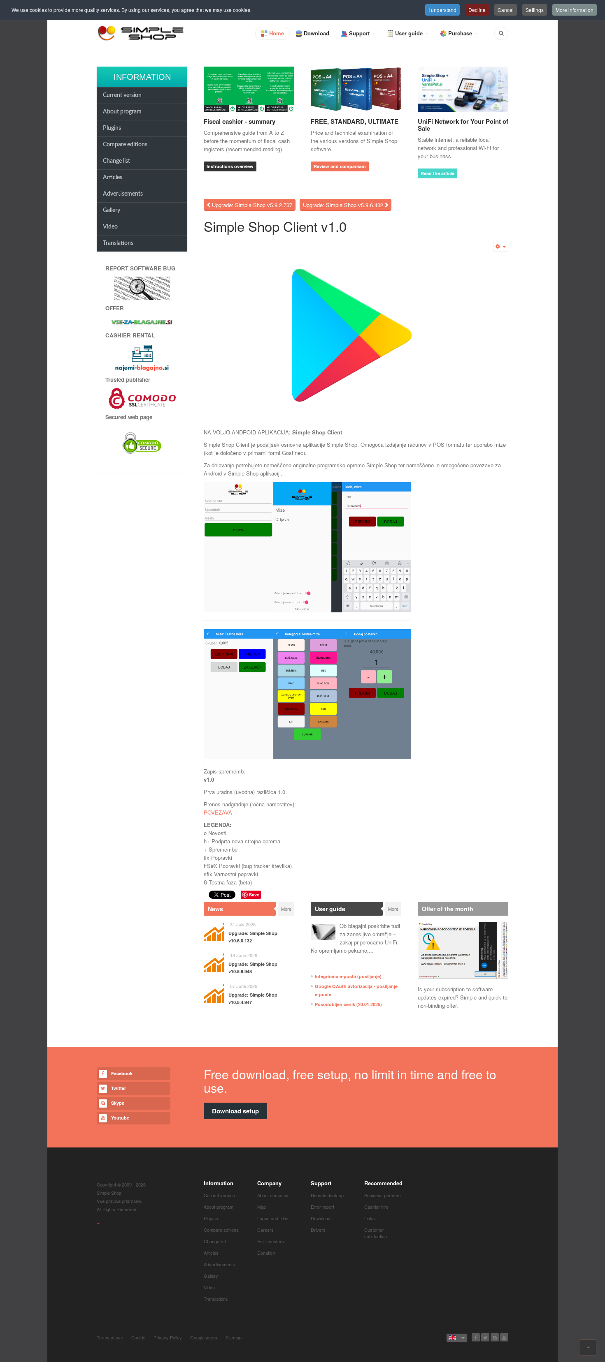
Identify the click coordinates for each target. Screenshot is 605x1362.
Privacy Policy (168, 1337)
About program (122, 112)
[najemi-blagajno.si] (142, 358)
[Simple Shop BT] (142, 287)
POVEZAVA (218, 812)
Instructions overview (230, 166)
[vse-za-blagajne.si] (142, 321)
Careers (265, 1229)
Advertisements (123, 194)
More (286, 908)
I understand (442, 9)
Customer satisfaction (375, 1233)
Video (110, 227)
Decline (477, 9)
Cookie (138, 1337)
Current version (122, 95)
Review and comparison (340, 166)
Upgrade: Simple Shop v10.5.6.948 (252, 967)
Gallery (111, 210)
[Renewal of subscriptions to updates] (463, 950)
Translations (118, 243)
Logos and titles (273, 1218)
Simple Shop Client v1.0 (275, 225)
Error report (322, 1206)
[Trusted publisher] (142, 398)
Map (261, 1206)
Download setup (235, 1110)
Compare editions (125, 145)
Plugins (112, 128)
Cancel (506, 9)
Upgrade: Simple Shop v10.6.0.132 (252, 937)
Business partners (382, 1195)
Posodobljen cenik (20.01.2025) (348, 1004)
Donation (266, 1252)
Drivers (318, 1229)
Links (369, 1218)
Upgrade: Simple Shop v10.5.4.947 (252, 998)
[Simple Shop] (141, 33)
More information (574, 9)
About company (273, 1195)
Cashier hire (376, 1206)
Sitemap (234, 1337)
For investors (270, 1241)
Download (320, 1218)
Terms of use (110, 1337)
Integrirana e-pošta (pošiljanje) (348, 976)
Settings (535, 9)
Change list (116, 161)
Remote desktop (327, 1195)
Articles (112, 177)
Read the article (437, 173)
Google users (203, 1337)
